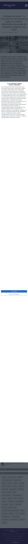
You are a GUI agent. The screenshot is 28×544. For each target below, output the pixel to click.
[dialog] (14, 272)
